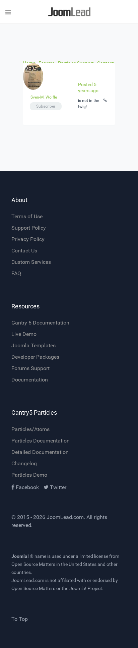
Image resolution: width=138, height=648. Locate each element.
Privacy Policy (28, 239)
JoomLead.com (65, 517)
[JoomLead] (69, 12)
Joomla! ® (22, 556)
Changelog (24, 463)
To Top (19, 619)
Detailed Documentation (40, 452)
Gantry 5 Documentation (40, 322)
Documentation (29, 379)
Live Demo (24, 334)
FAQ (16, 273)
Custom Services (31, 262)
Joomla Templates (33, 345)
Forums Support (30, 368)
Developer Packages (35, 357)
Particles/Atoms (30, 429)
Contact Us (24, 250)
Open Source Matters (33, 564)
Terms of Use (27, 216)
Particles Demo (29, 475)
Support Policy (28, 228)
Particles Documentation (40, 440)
